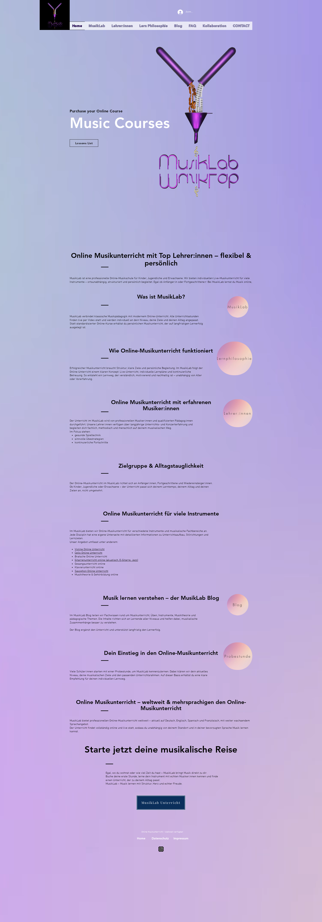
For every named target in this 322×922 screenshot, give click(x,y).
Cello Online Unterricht (88, 553)
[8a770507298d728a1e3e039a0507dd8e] (161, 849)
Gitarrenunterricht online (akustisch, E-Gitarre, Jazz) (106, 560)
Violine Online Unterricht (90, 549)
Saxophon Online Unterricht (91, 571)
